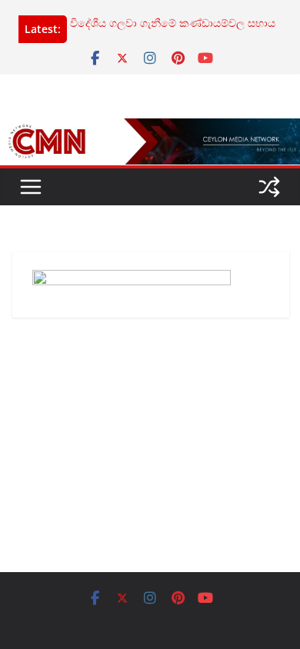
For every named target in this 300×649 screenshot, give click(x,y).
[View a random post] (269, 186)
